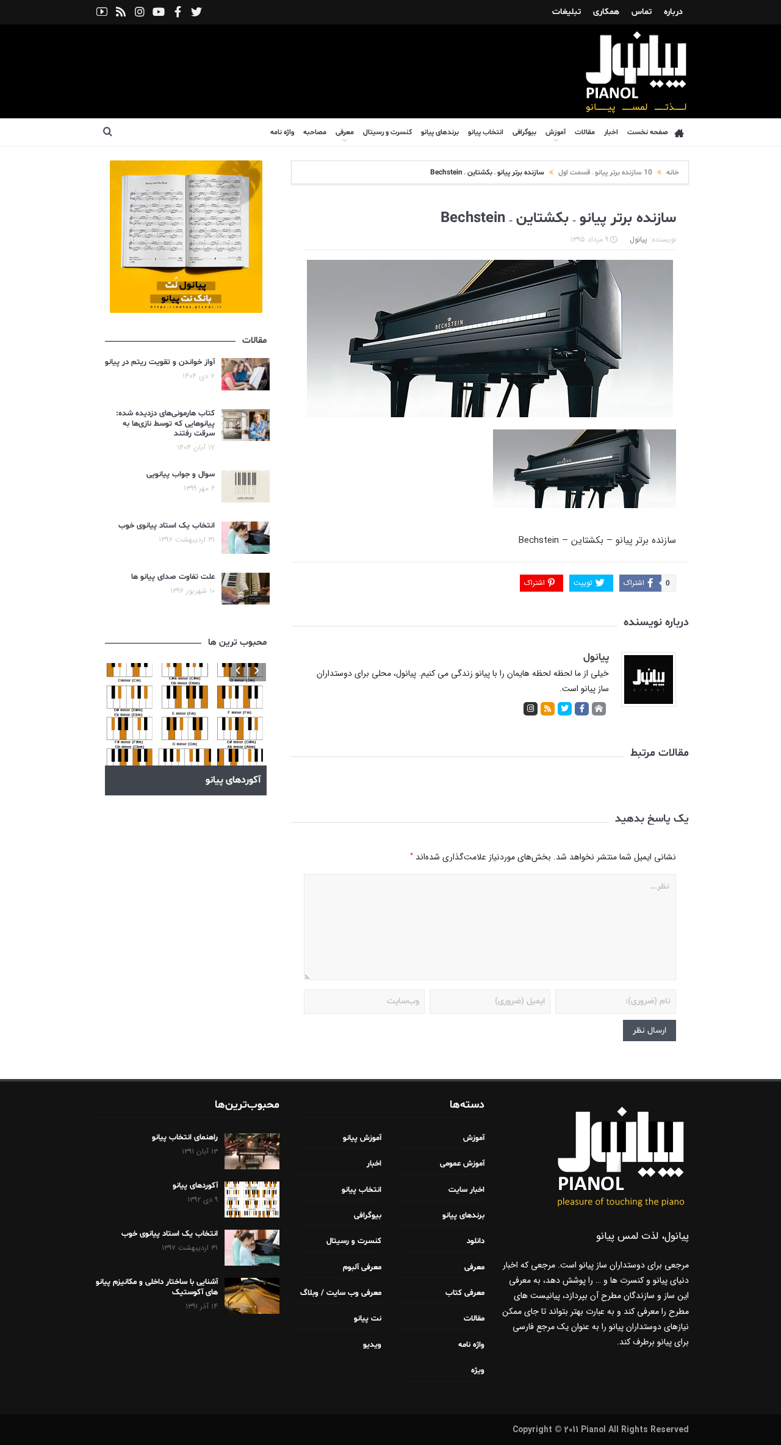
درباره (673, 12)
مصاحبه (314, 132)
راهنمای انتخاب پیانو (185, 1137)
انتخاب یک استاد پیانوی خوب (166, 525)
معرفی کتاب (464, 1293)
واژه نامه (282, 132)
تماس (642, 12)
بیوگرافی (524, 132)
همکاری (606, 12)
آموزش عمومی (462, 1163)
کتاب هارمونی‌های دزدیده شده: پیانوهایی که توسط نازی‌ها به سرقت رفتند (165, 424)
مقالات (585, 132)
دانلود (475, 1241)
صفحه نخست (647, 132)
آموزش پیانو (362, 1138)
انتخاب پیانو (485, 132)
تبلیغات (566, 12)
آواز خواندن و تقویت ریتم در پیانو (160, 362)
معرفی (345, 132)
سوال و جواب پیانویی (180, 474)
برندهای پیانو (440, 132)
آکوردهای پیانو (195, 1185)
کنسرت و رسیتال (387, 132)
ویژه (477, 1370)
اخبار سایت (466, 1190)
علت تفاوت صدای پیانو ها (173, 577)
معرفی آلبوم (362, 1267)
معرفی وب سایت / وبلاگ (340, 1293)
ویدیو (372, 1344)
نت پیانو (367, 1318)
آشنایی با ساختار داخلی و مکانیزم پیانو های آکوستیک (157, 1287)
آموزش (555, 132)
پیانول (638, 239)
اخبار (611, 132)
